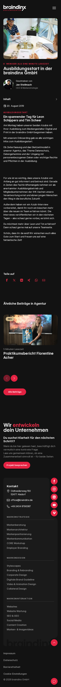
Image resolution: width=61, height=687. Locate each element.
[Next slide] (14, 378)
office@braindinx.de (22, 500)
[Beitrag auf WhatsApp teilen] (36, 280)
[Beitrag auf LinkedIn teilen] (21, 280)
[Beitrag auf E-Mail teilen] (43, 280)
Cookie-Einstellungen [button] (15, 674)
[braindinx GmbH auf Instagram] (54, 489)
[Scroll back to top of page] (54, 642)
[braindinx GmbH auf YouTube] (54, 505)
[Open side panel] (54, 681)
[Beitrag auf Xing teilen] (29, 280)
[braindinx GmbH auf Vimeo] (54, 513)
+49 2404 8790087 (21, 506)
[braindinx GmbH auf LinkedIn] (54, 497)
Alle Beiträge (14, 392)
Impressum (9, 653)
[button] (30, 99)
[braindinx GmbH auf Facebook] (54, 481)
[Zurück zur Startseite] (14, 8)
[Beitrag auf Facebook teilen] (6, 280)
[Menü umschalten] (54, 8)
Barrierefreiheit (11, 667)
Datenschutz (10, 660)
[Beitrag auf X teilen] (14, 280)
